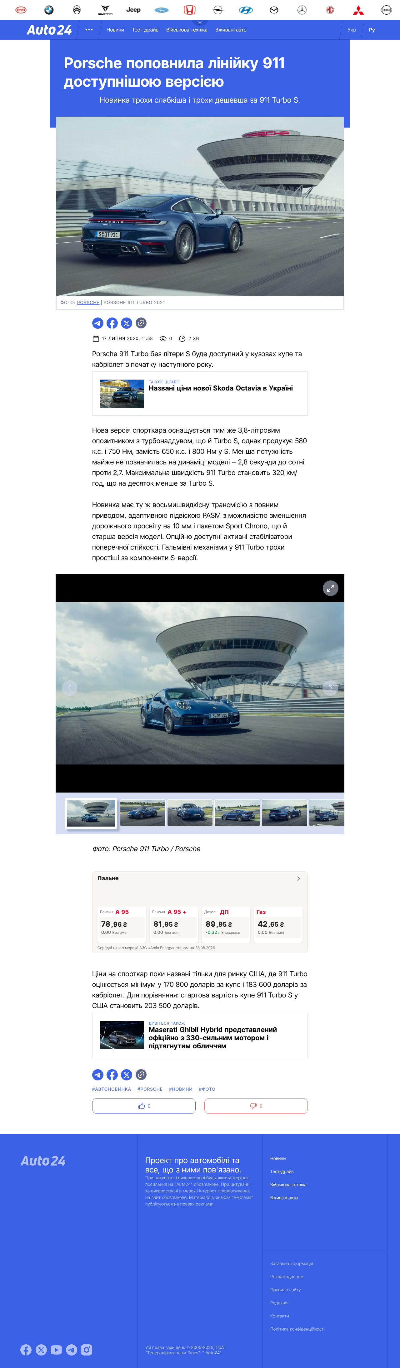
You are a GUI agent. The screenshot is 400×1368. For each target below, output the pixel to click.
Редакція (279, 1303)
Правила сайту (285, 1290)
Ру (372, 30)
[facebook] (112, 323)
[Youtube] (56, 1350)
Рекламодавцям (287, 1276)
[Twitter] (41, 1350)
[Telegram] (71, 1350)
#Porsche (150, 1089)
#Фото (207, 1089)
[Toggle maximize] (330, 588)
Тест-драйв (145, 30)
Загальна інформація (291, 1263)
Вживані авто (231, 30)
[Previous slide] (70, 688)
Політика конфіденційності (297, 1329)
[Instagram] (86, 1350)
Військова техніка (187, 30)
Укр (352, 30)
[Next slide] (330, 688)
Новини (115, 30)
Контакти (279, 1316)
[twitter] (126, 323)
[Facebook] (26, 1350)
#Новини (181, 1089)
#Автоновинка (111, 1089)
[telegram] (97, 323)
